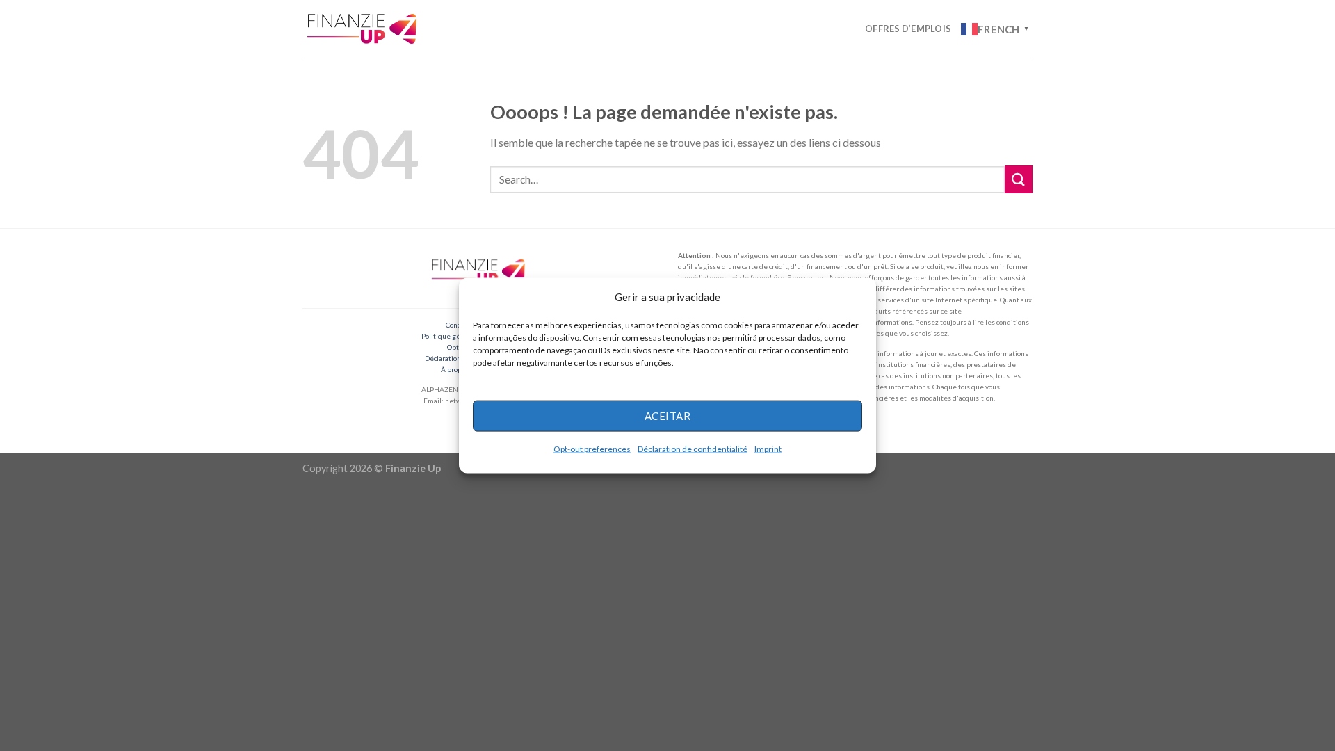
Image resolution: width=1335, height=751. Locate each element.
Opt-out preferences (592, 448)
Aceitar (667, 416)
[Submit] (1019, 179)
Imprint (768, 448)
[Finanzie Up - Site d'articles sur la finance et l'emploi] (363, 28)
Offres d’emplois (908, 28)
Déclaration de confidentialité (692, 448)
